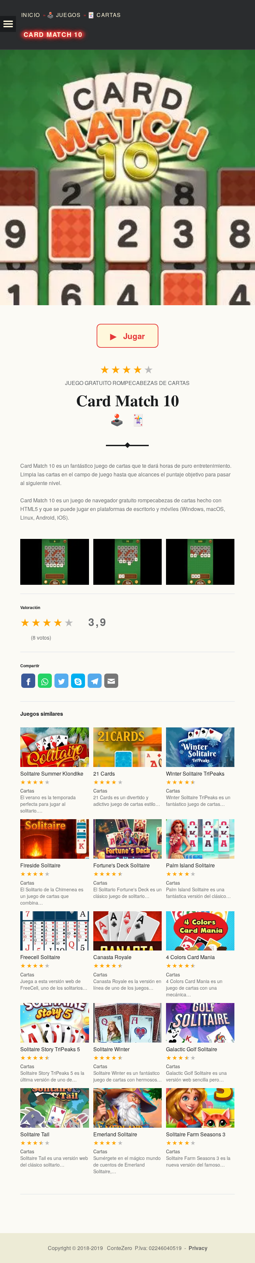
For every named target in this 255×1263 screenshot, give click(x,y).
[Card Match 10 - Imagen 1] (54, 562)
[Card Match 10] (127, 177)
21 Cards (104, 773)
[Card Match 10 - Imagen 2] (127, 562)
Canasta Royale (112, 957)
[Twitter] (61, 681)
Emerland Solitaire (115, 1134)
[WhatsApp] (45, 681)
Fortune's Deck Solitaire (121, 865)
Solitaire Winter (111, 1049)
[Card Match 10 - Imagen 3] (200, 562)
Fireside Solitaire (40, 865)
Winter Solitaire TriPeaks (195, 773)
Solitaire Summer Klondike (51, 773)
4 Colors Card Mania (190, 957)
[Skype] (78, 681)
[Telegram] (95, 681)
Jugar (127, 335)
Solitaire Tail (34, 1134)
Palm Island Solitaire (190, 865)
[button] (8, 24)
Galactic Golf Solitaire (191, 1049)
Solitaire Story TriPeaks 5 (50, 1049)
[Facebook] (28, 681)
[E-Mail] (111, 681)
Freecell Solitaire (40, 957)
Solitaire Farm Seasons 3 (195, 1134)
